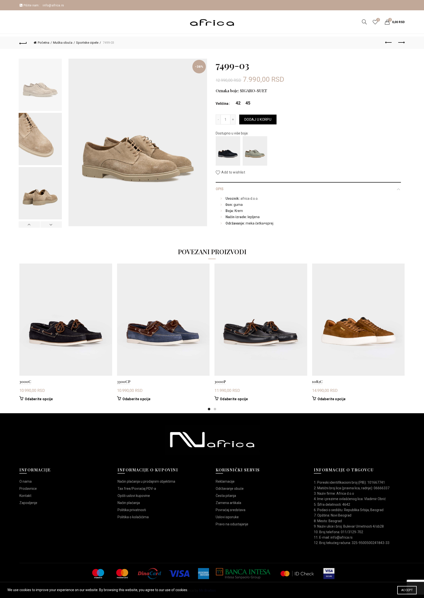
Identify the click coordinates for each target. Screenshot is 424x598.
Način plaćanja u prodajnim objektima (146, 481)
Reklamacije (225, 481)
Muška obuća (62, 42)
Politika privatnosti (132, 510)
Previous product (389, 43)
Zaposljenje (28, 503)
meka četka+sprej (259, 223)
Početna (43, 42)
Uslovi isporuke (227, 517)
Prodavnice (28, 489)
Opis (220, 189)
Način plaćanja (129, 503)
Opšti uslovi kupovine (134, 496)
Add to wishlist (233, 172)
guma (238, 205)
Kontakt (25, 496)
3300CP (124, 381)
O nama (25, 481)
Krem (239, 211)
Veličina (222, 104)
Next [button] (51, 224)
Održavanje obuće (230, 489)
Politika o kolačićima (133, 517)
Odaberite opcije (39, 399)
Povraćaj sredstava (230, 510)
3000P (220, 381)
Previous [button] (29, 224)
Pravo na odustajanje (232, 524)
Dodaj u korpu (257, 119)
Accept (407, 590)
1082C (317, 381)
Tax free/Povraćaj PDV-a (137, 489)
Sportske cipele (87, 42)
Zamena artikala (228, 503)
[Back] (23, 43)
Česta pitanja (226, 496)
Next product (401, 43)
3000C (25, 381)
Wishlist (378, 19)
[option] (40, 86)
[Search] (364, 22)
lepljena (254, 217)
